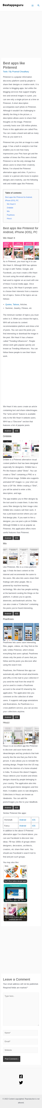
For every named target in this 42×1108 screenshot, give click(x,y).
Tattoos (16, 304)
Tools (5, 72)
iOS (33, 820)
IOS (16, 431)
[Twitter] (21, 1083)
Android (8, 431)
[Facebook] (21, 1076)
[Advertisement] (21, 36)
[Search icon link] (39, 6)
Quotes (8, 304)
